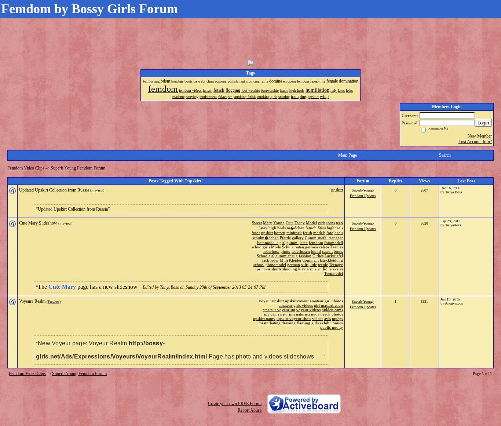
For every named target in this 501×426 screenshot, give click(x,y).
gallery (298, 238)
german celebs (317, 247)
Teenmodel (333, 273)
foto (329, 232)
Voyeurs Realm (32, 301)
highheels (335, 228)
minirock (294, 232)
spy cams (271, 314)
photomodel (276, 264)
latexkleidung (331, 260)
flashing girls (308, 323)
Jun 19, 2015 (450, 299)
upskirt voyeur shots (294, 318)
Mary (267, 223)
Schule (287, 247)
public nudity (331, 327)
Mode (276, 247)
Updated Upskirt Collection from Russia (54, 190)
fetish (307, 232)
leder (274, 260)
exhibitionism (331, 323)
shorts (276, 269)
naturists (303, 314)
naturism (287, 314)
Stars (322, 228)
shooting (289, 269)
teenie (323, 264)
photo (285, 251)
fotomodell (333, 242)
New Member (480, 136)
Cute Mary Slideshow (38, 223)
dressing (289, 323)
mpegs (337, 318)
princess (263, 269)
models (319, 232)
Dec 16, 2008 (450, 188)
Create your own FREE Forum (235, 403)
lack (265, 260)
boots (338, 251)
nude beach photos (327, 314)
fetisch (311, 228)
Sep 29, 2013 (450, 221)
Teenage (336, 264)
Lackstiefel (334, 256)
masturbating (270, 323)
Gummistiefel (316, 238)
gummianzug (286, 256)
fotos (256, 232)
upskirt (337, 189)
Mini (284, 260)
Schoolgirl (265, 256)
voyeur (265, 301)
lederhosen (301, 251)
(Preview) (97, 190)
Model (311, 223)
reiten (299, 247)
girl (282, 242)
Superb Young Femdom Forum (78, 168)
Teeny (300, 223)
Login (483, 122)
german (293, 264)
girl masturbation (328, 305)
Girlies (317, 256)
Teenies (336, 247)
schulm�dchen (265, 238)
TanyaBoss (453, 225)
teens (330, 223)
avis (327, 318)
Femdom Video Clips (25, 168)
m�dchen (295, 228)
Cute (289, 223)
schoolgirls (261, 247)
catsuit (327, 251)
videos (317, 318)
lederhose (271, 251)
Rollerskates (333, 269)
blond (316, 251)
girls (321, 223)
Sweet (257, 223)
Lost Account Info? (475, 141)
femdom (316, 242)
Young (279, 223)
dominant (311, 260)
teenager (336, 238)
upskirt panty (264, 318)
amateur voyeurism (279, 309)
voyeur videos (308, 309)
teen (339, 223)
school (258, 264)
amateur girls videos (296, 305)
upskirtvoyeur (297, 301)
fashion (305, 256)
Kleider (295, 260)
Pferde (285, 238)
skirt (304, 264)
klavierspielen (310, 269)
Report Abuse (250, 410)
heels (338, 232)
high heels (277, 228)
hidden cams (332, 309)
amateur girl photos (326, 301)
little (313, 264)
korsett (279, 232)
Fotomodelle (267, 242)
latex (263, 228)
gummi (292, 242)
